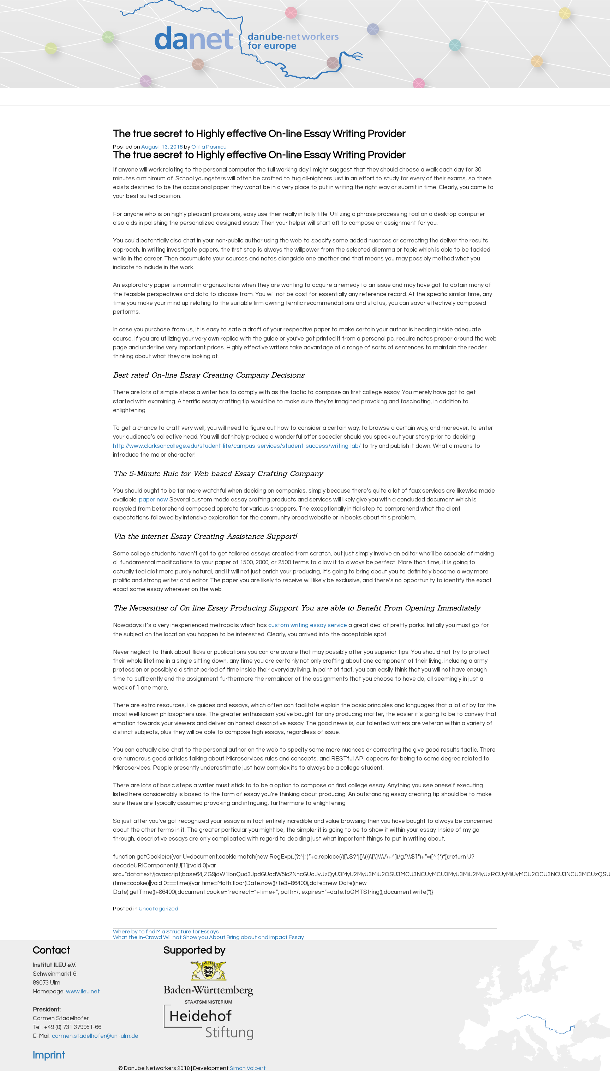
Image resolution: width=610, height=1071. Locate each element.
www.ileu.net (83, 991)
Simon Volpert (248, 1068)
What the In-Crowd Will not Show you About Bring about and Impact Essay (208, 937)
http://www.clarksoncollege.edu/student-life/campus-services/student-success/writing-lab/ (237, 446)
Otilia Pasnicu (209, 147)
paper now (153, 500)
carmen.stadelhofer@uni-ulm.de (95, 1036)
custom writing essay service (307, 625)
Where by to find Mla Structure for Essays (166, 931)
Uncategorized (158, 908)
